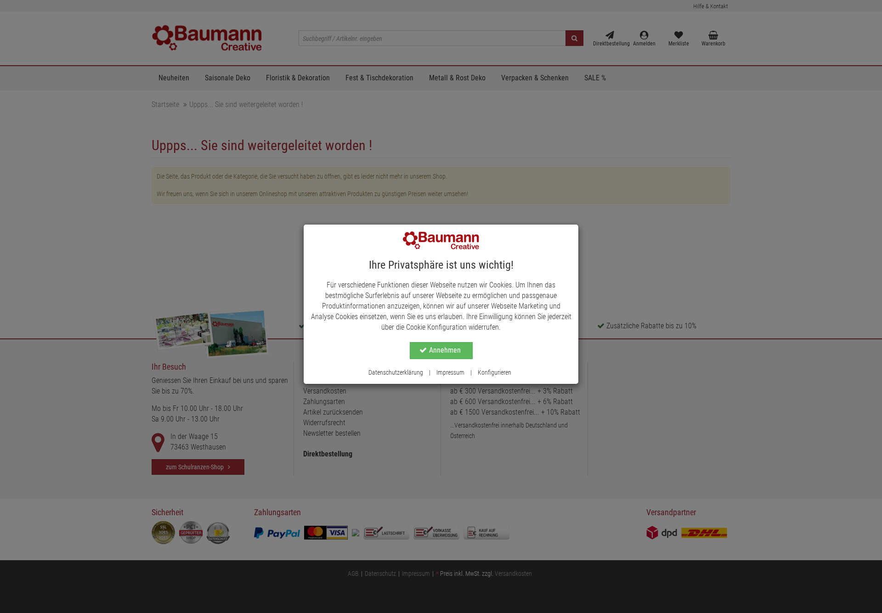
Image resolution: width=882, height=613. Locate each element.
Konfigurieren (494, 372)
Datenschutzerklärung (395, 372)
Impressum (450, 372)
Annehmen (445, 350)
